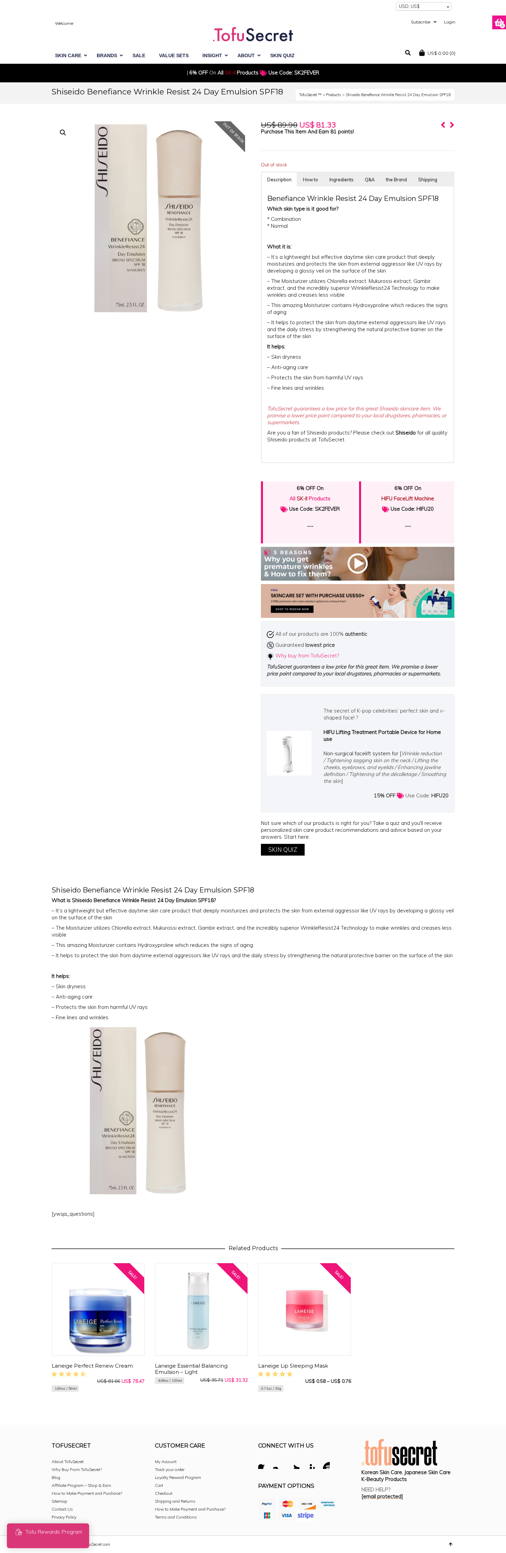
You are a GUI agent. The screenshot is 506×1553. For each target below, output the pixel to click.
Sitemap (59, 1501)
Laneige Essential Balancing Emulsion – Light (191, 1368)
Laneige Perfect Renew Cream (92, 1365)
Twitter (293, 1464)
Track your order (170, 1469)
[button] (63, 132)
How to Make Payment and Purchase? (87, 1493)
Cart (159, 1485)
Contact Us (62, 1509)
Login (449, 21)
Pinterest (309, 1464)
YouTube (324, 1464)
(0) (441, 53)
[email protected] (382, 1496)
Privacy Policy (64, 1517)
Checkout (163, 1493)
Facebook (263, 1464)
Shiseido (406, 432)
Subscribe (420, 21)
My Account (166, 1461)
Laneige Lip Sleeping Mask (293, 1365)
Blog (56, 1477)
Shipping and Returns (175, 1501)
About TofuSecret (68, 1461)
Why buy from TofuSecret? (307, 655)
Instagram (278, 1464)
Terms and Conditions (176, 1517)
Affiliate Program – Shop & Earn (81, 1485)
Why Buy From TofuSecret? (77, 1469)
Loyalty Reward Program (178, 1477)
